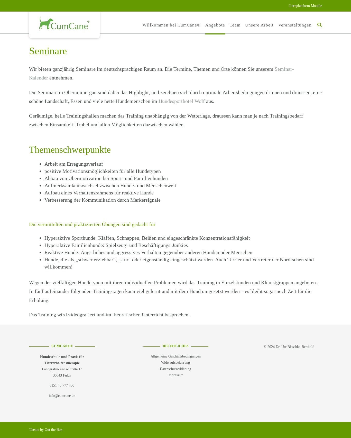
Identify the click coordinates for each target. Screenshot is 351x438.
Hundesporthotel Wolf (182, 101)
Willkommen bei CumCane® (172, 25)
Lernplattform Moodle (305, 6)
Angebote (215, 25)
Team (235, 25)
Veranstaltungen (295, 25)
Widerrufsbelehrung (175, 362)
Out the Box (53, 430)
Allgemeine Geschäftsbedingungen (176, 356)
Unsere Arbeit (259, 25)
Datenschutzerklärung (175, 369)
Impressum (175, 375)
